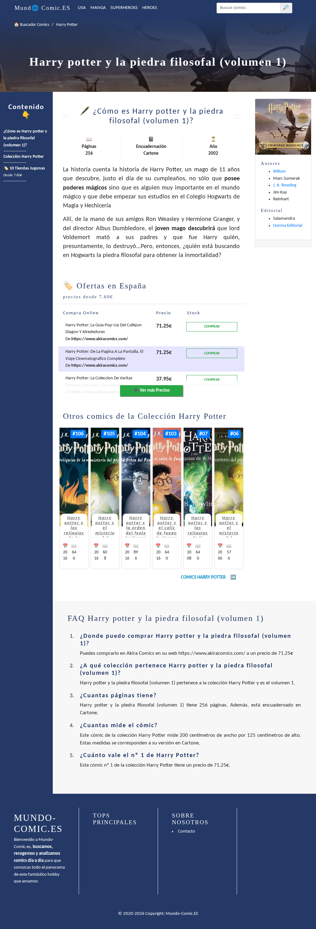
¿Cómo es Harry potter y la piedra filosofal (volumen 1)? (25, 138)
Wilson (279, 171)
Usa (82, 8)
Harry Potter (67, 25)
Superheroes (124, 8)
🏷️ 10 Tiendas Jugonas (24, 171)
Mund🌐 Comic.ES (43, 8)
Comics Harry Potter (203, 577)
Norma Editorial (287, 225)
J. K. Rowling (284, 185)
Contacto (186, 831)
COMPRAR (212, 326)
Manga (98, 8)
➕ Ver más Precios (151, 390)
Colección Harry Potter (23, 157)
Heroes (149, 8)
